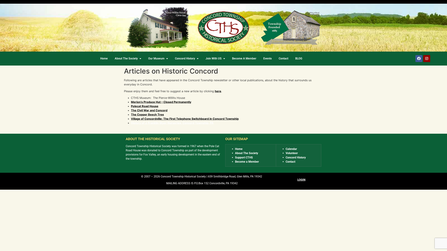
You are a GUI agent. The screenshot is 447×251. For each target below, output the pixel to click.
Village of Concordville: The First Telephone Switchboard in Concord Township (185, 118)
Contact (283, 58)
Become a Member (247, 161)
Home (104, 58)
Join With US (214, 58)
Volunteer (292, 153)
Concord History (185, 58)
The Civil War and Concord (149, 110)
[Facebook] (418, 58)
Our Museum (156, 58)
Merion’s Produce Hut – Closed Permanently (161, 102)
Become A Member (244, 58)
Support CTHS (244, 157)
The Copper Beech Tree (147, 114)
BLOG (298, 58)
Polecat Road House (144, 106)
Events (267, 58)
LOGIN (301, 179)
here (218, 91)
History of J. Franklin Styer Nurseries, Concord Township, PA (172, 123)
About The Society (126, 58)
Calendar (291, 149)
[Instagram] (426, 58)
